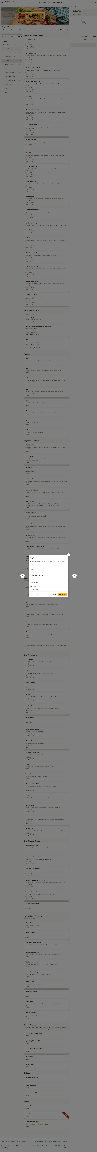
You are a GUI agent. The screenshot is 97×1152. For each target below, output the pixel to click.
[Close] (68, 554)
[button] (22, 577)
